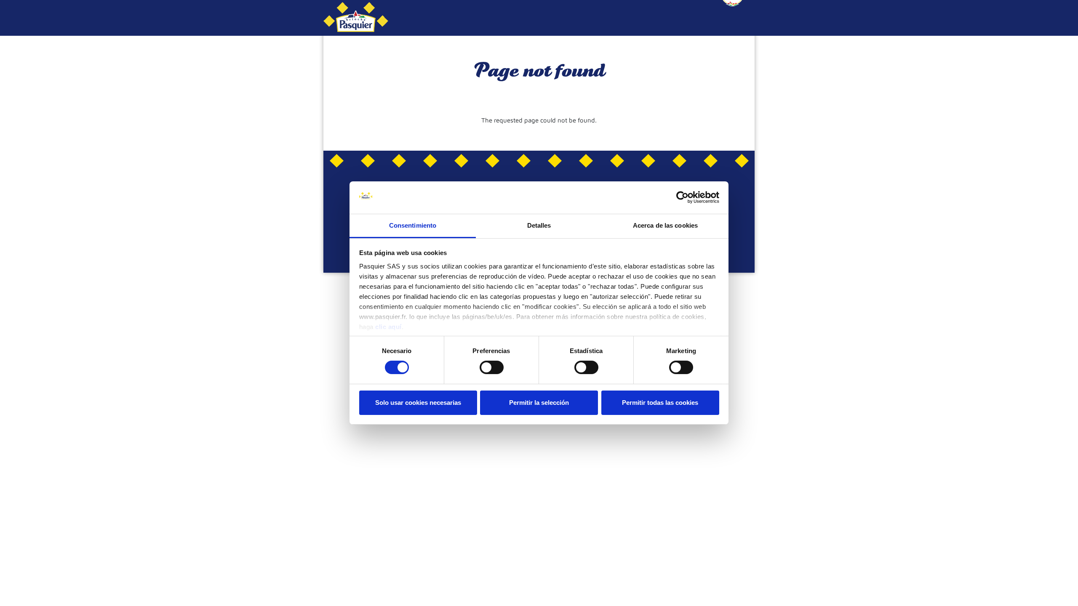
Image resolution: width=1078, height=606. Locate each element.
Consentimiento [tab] (412, 225)
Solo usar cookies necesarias (418, 402)
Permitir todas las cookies (660, 402)
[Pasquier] (355, 18)
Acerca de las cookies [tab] (665, 225)
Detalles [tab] (539, 225)
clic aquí (388, 326)
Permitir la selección (539, 402)
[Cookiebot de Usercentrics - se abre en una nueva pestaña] (682, 197)
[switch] (492, 367)
